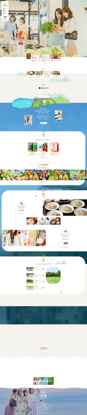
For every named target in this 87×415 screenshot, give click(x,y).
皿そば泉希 (20, 213)
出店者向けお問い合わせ (46, 408)
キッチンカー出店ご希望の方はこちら (65, 247)
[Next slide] (59, 369)
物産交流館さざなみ (43, 157)
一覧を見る (44, 63)
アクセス (42, 351)
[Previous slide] (27, 369)
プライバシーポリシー (43, 410)
